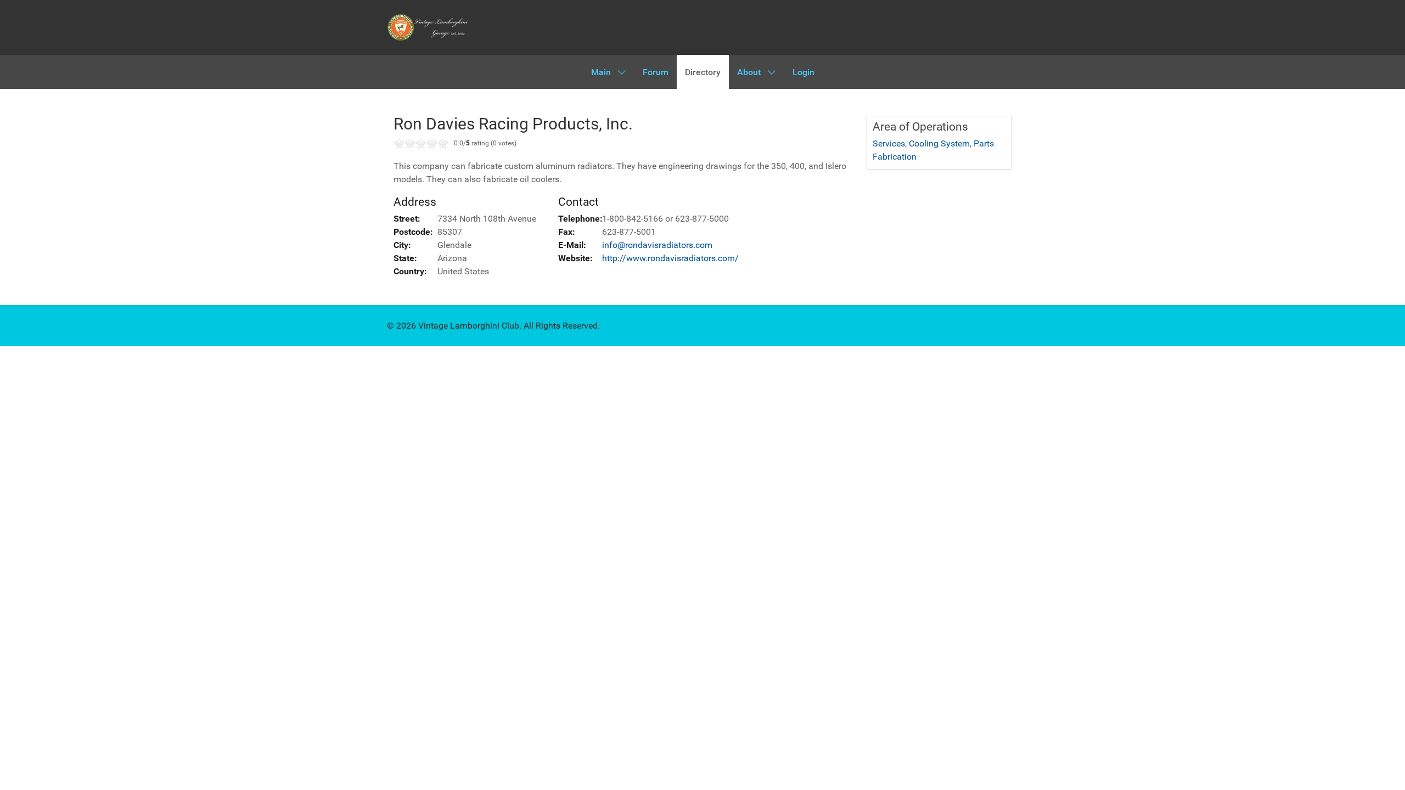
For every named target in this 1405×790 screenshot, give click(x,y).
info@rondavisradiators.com (657, 245)
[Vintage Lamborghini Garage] (428, 27)
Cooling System (939, 143)
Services (889, 143)
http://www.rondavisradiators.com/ (670, 258)
